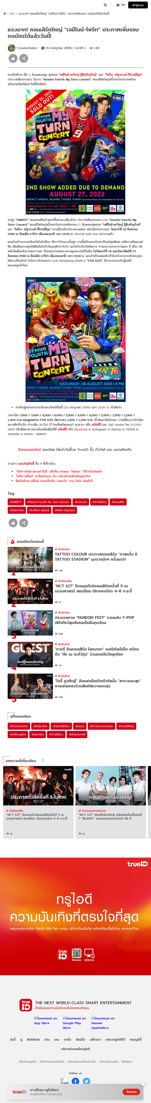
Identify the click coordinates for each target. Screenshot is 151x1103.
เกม (56, 1039)
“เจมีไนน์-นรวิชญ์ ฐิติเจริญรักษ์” (78, 74)
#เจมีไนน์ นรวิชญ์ (39, 510)
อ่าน (12, 13)
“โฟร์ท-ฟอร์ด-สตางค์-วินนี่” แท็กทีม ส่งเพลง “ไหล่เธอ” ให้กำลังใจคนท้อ (59, 471)
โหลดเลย (131, 1092)
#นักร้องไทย (17, 510)
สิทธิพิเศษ (33, 1039)
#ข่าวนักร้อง (99, 502)
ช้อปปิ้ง (80, 1039)
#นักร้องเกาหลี (77, 734)
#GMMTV (16, 502)
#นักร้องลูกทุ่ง (18, 734)
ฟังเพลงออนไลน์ (29, 449)
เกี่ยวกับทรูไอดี (27, 1061)
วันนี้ (13, 1039)
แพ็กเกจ (95, 1039)
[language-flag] (118, 5)
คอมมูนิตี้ (135, 1039)
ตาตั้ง (67, 1039)
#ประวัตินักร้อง (61, 726)
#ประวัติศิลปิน (126, 726)
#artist (80, 726)
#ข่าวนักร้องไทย (19, 726)
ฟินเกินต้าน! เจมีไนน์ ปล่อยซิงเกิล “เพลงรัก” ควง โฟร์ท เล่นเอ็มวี (54, 480)
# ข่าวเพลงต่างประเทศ (92, 810)
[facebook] (75, 1081)
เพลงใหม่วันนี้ (26, 463)
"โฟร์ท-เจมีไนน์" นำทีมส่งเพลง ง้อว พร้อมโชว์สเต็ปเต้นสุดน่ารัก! (53, 476)
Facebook (80, 429)
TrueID (11, 5)
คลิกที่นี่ (96, 424)
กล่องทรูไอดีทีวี (115, 1039)
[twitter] (86, 1081)
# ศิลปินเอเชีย (63, 581)
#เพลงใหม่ (37, 734)
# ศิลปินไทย (62, 549)
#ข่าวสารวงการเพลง (101, 726)
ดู (21, 1039)
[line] (64, 1081)
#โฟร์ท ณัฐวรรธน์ (65, 510)
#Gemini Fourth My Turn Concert (48, 502)
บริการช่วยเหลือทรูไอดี (75, 1049)
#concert (81, 502)
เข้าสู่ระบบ (138, 5)
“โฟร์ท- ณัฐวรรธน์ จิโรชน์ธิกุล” (124, 74)
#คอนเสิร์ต (118, 502)
